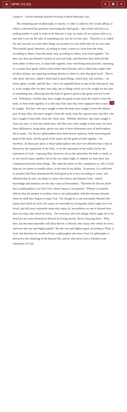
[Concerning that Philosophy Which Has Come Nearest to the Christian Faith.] (121, 4)
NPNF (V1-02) (21, 4)
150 (112, 103)
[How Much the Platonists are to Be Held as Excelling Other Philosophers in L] (105, 4)
